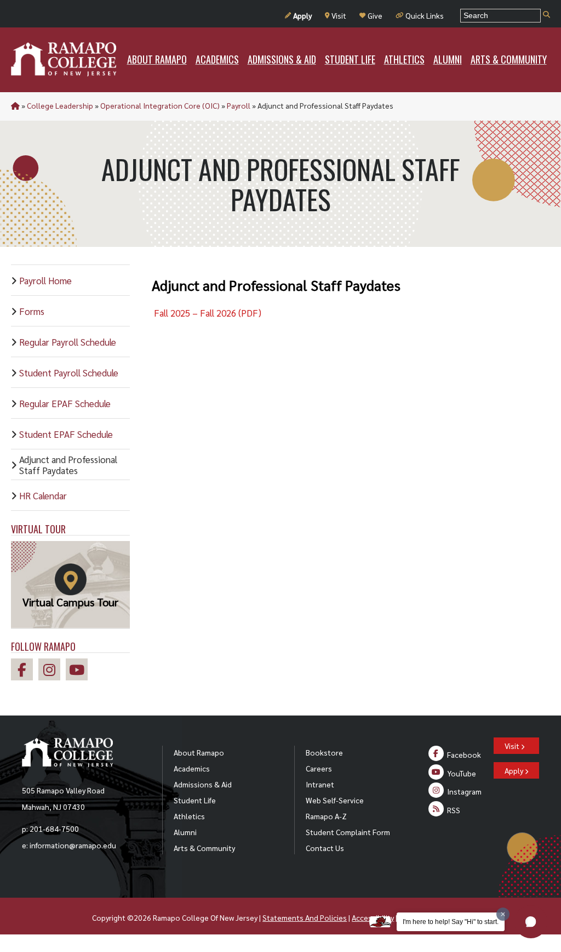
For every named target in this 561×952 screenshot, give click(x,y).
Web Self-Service (335, 800)
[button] (530, 921)
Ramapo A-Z (326, 816)
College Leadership (60, 105)
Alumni (185, 832)
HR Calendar (43, 495)
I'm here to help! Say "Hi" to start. (451, 922)
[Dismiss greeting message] (503, 914)
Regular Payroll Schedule (67, 341)
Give (375, 15)
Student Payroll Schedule (68, 372)
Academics (192, 768)
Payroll (238, 105)
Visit (338, 15)
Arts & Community (204, 848)
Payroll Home (45, 280)
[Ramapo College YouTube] (79, 671)
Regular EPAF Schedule (65, 403)
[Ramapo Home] (63, 59)
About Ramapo (199, 752)
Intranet (320, 784)
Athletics (189, 816)
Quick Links (424, 15)
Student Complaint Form (348, 832)
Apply (302, 15)
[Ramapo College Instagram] (52, 671)
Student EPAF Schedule (66, 434)
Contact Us (325, 848)
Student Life (195, 800)
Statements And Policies (304, 917)
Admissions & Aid (203, 784)
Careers (319, 768)
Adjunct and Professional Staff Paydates (68, 465)
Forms (31, 311)
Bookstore (324, 752)
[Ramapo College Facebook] (24, 671)
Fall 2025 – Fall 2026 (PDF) (206, 313)
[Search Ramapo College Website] (546, 15)
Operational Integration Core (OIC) (160, 105)
